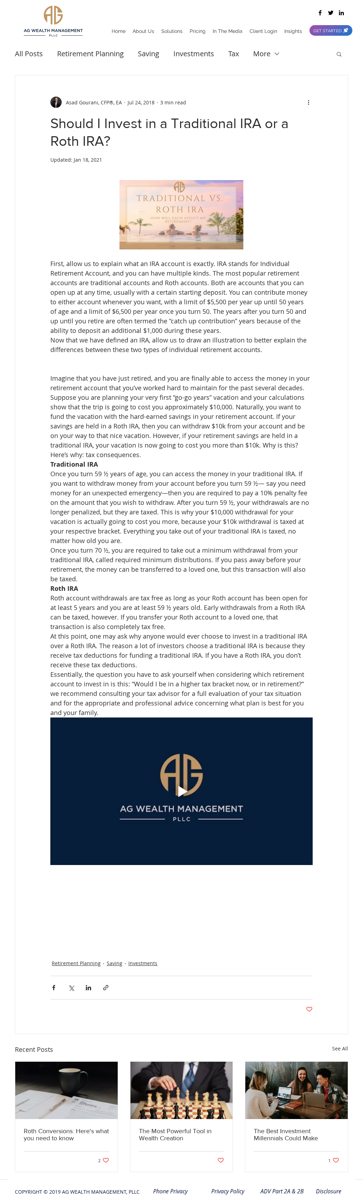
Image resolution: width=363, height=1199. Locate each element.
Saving (148, 53)
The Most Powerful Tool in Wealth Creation (175, 1135)
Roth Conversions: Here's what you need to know (66, 1135)
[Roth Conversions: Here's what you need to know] (66, 1090)
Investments (193, 53)
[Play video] (181, 791)
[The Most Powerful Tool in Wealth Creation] (181, 1090)
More (261, 53)
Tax (233, 53)
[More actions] (308, 102)
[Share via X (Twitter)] (71, 987)
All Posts (29, 53)
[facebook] (320, 12)
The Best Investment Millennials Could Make (286, 1135)
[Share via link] (105, 987)
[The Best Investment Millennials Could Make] (296, 1090)
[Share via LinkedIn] (88, 987)
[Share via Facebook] (53, 987)
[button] (339, 54)
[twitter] (330, 12)
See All (340, 1048)
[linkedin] (341, 12)
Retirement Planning (90, 53)
